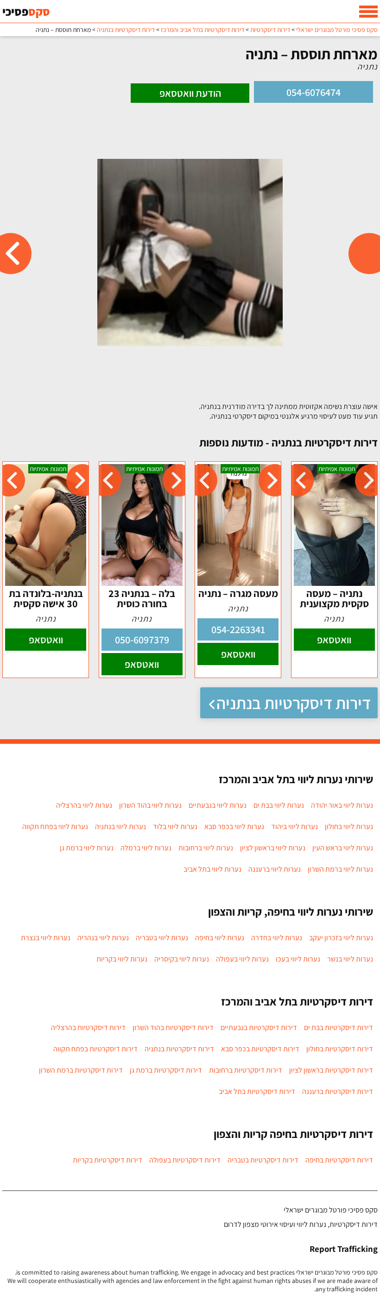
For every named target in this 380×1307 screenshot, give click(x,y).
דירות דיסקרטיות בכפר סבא (260, 1049)
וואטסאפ (334, 639)
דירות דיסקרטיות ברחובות (245, 1070)
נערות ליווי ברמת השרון (340, 869)
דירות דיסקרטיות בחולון (339, 1049)
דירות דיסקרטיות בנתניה (293, 703)
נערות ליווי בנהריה (103, 938)
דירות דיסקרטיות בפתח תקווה (95, 1049)
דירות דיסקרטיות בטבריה (263, 1160)
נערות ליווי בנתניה (120, 826)
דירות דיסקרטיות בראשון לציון (331, 1070)
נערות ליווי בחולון (349, 826)
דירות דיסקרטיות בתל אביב (257, 1091)
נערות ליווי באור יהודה (342, 805)
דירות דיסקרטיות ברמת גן (166, 1070)
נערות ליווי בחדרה (276, 938)
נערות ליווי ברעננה (274, 869)
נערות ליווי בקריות (121, 959)
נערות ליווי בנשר (350, 959)
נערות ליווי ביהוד (294, 826)
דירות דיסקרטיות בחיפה (339, 1160)
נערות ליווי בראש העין (342, 848)
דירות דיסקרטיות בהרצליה (88, 1027)
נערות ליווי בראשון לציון (272, 848)
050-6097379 (142, 639)
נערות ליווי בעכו (298, 959)
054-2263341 (238, 629)
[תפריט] (368, 11)
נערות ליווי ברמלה (145, 848)
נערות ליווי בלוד (175, 826)
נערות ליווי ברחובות (205, 848)
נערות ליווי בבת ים (278, 805)
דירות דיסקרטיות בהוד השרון (173, 1027)
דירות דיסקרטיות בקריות (107, 1160)
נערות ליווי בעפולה (242, 959)
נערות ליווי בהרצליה (84, 805)
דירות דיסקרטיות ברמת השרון (81, 1070)
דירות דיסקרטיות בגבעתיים (259, 1027)
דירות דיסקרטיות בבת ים (338, 1027)
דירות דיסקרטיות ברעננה (337, 1091)
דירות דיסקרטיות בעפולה (185, 1160)
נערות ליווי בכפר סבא (234, 826)
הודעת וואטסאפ (190, 93)
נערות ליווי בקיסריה (181, 959)
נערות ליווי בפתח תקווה (55, 826)
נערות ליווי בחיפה (219, 938)
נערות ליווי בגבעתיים (218, 805)
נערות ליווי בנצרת (45, 938)
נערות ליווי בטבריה (162, 938)
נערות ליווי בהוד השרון (150, 805)
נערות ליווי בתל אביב (212, 869)
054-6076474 (313, 92)
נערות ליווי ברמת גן (87, 848)
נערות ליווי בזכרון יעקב (341, 938)
